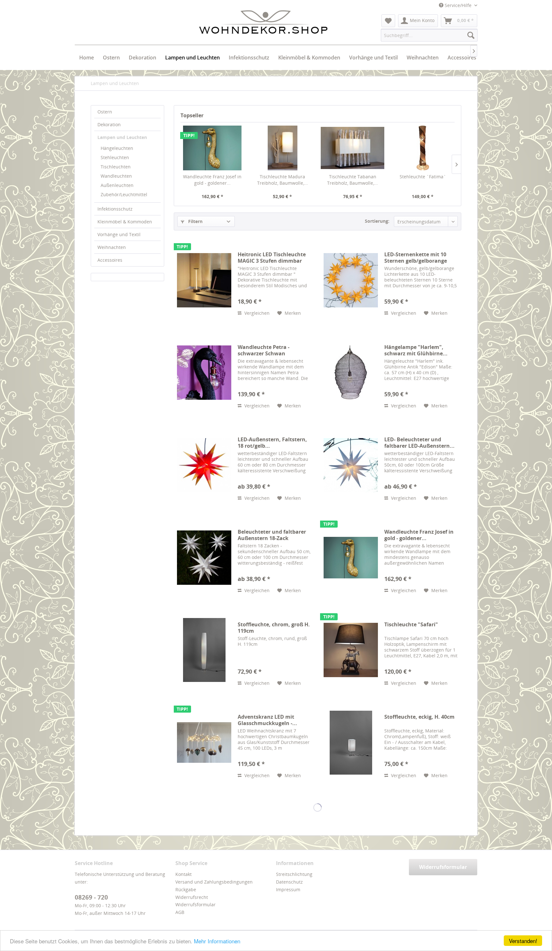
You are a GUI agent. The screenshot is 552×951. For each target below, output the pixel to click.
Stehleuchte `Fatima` (423, 177)
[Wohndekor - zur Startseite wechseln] (263, 22)
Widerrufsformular (195, 904)
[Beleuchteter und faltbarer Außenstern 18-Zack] (204, 557)
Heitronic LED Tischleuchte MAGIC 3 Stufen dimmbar (272, 257)
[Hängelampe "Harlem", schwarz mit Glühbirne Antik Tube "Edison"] (351, 373)
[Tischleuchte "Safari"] (351, 650)
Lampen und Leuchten (122, 137)
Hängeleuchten (117, 148)
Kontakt (183, 874)
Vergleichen (256, 313)
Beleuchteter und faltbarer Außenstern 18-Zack (272, 535)
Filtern (195, 221)
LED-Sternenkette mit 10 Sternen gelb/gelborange (415, 257)
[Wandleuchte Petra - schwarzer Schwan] (204, 373)
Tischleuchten (116, 167)
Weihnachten (111, 247)
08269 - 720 (91, 897)
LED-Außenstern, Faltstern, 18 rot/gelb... (272, 442)
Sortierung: (377, 221)
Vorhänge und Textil (119, 234)
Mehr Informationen (217, 941)
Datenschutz (289, 882)
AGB (179, 912)
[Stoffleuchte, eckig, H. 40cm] (351, 742)
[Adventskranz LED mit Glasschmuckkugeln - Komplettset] (204, 742)
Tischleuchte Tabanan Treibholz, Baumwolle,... (352, 180)
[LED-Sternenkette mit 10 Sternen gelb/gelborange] (351, 280)
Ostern (104, 112)
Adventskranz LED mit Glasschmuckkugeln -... (267, 720)
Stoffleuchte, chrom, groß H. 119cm (274, 627)
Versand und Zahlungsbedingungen (214, 882)
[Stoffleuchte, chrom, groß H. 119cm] (204, 650)
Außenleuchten (117, 185)
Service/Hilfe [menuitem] (458, 5)
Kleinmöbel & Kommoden (124, 222)
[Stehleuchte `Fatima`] (423, 148)
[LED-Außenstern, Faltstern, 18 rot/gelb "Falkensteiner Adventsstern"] (204, 465)
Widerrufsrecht (191, 897)
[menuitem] (388, 20)
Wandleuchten (116, 176)
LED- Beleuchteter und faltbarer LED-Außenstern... (419, 442)
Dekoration (109, 124)
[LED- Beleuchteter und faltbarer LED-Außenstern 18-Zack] (351, 465)
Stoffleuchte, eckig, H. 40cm (419, 717)
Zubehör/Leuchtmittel (124, 194)
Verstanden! (523, 941)
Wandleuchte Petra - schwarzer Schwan (263, 350)
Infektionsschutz (115, 209)
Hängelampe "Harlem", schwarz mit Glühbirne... (416, 350)
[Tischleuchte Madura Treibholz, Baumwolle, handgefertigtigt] (283, 148)
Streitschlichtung (294, 874)
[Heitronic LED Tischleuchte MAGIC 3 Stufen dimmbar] (204, 280)
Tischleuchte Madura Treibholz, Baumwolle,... (282, 180)
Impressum (288, 889)
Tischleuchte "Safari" (411, 624)
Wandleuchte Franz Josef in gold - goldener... (212, 180)
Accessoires (109, 260)
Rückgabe (185, 889)
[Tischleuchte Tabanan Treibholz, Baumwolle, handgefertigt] (353, 148)
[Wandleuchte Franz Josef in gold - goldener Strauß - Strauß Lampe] (212, 148)
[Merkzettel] (388, 20)
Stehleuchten (115, 157)
